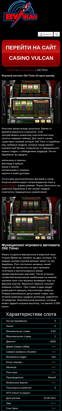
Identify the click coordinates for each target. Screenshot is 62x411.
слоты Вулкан (9, 185)
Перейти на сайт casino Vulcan (31, 53)
